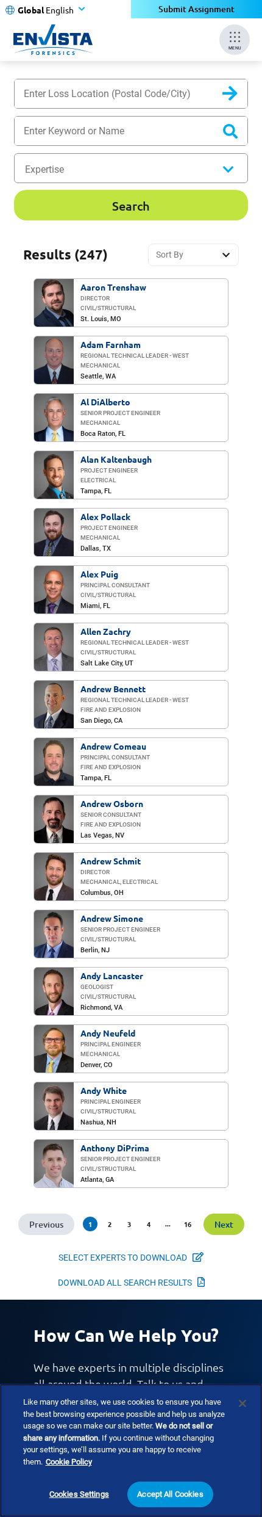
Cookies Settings (79, 1494)
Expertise (44, 169)
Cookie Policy (69, 1461)
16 (187, 1224)
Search (239, 96)
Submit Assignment (196, 9)
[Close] (242, 1403)
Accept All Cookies (170, 1494)
